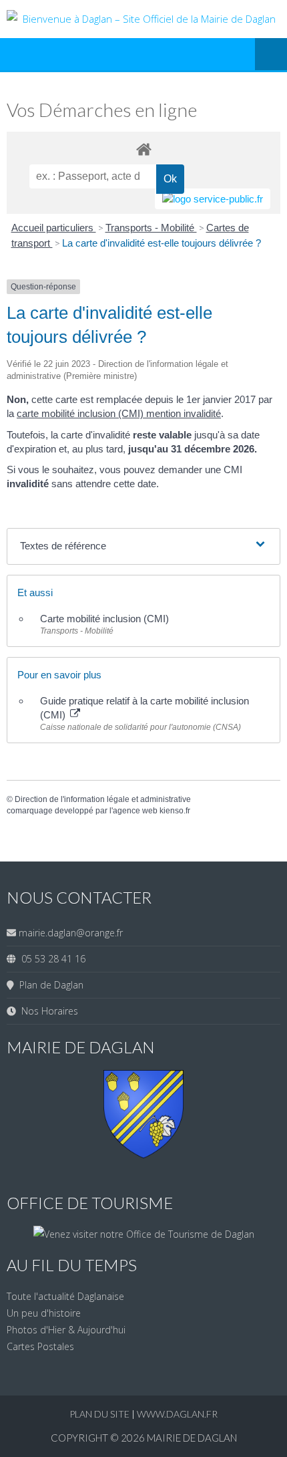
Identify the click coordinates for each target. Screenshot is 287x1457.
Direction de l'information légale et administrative (103, 799)
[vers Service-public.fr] (212, 198)
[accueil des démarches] (143, 148)
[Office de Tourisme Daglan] (143, 1234)
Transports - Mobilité (151, 227)
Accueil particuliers (53, 227)
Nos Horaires (47, 1011)
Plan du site (100, 1414)
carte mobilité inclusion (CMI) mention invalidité (119, 413)
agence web (135, 810)
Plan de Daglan (48, 984)
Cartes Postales (40, 1346)
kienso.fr (175, 810)
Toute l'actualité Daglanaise (65, 1296)
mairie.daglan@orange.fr (71, 932)
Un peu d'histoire (44, 1313)
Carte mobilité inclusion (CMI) (104, 618)
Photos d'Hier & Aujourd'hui (66, 1329)
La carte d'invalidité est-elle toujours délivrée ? (161, 243)
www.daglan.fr (177, 1414)
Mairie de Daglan (192, 1438)
